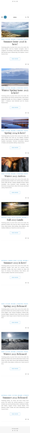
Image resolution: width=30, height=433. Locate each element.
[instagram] (17, 430)
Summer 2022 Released (15, 397)
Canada (10, 260)
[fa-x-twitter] (15, 1)
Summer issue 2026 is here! (15, 43)
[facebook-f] (12, 430)
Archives (4, 217)
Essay (3, 39)
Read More (15, 58)
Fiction (8, 39)
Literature (19, 39)
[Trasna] (15, 9)
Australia (4, 260)
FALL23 (13, 217)
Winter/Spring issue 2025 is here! (15, 91)
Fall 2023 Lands (15, 219)
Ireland (13, 39)
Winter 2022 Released (15, 353)
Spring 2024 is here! (15, 132)
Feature (18, 217)
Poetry (26, 39)
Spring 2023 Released (15, 305)
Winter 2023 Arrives (15, 176)
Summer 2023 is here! (15, 262)
